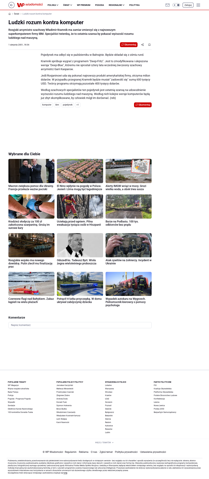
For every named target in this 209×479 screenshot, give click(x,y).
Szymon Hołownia (64, 405)
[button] (176, 5)
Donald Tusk (61, 402)
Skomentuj (130, 44)
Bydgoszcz (109, 412)
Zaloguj (188, 5)
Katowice (109, 426)
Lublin (107, 432)
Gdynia (108, 419)
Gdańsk (108, 409)
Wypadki (11, 402)
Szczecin (108, 402)
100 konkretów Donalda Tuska (20, 412)
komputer (46, 104)
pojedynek (68, 104)
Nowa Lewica (159, 405)
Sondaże (11, 405)
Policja (10, 395)
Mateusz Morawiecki (64, 389)
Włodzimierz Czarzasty (65, 412)
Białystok (109, 416)
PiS (155, 385)
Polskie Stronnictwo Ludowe (165, 395)
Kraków (108, 395)
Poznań (108, 405)
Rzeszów (108, 429)
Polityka (134, 5)
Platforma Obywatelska (163, 392)
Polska (52, 5)
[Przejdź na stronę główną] (11, 7)
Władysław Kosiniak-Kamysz (68, 416)
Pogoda (99, 5)
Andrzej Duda (62, 399)
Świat (66, 5)
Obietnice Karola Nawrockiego (20, 409)
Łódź (107, 399)
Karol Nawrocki (62, 422)
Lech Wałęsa (61, 419)
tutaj (65, 473)
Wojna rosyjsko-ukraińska (18, 389)
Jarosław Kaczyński (64, 385)
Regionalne (115, 5)
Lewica (156, 402)
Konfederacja (159, 399)
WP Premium (83, 5)
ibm (57, 104)
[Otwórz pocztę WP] (167, 5)
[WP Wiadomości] (32, 5)
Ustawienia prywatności (152, 452)
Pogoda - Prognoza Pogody (19, 399)
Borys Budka (61, 409)
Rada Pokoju (13, 392)
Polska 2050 (159, 409)
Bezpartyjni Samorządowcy (165, 412)
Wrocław (108, 392)
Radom (108, 422)
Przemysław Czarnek (65, 392)
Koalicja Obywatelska (163, 389)
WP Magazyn (13, 385)
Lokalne (108, 385)
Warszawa (109, 389)
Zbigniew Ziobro (63, 395)
